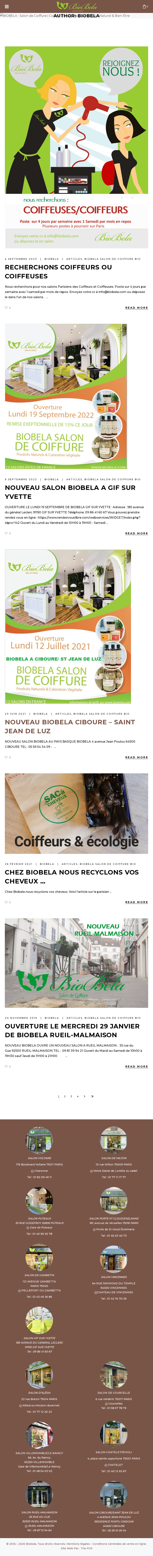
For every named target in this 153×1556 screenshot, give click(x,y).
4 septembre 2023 (21, 259)
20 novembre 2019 (21, 1018)
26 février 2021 (19, 864)
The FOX (86, 1548)
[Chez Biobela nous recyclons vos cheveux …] (76, 813)
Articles (74, 259)
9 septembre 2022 (21, 479)
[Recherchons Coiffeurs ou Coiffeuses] (76, 147)
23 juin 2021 (16, 713)
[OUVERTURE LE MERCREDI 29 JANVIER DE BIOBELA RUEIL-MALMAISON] (76, 963)
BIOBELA (52, 259)
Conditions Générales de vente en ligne (119, 1544)
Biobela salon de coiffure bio (113, 259)
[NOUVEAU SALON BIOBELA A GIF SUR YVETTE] (66, 396)
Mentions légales (78, 1544)
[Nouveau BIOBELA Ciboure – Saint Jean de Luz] (68, 626)
